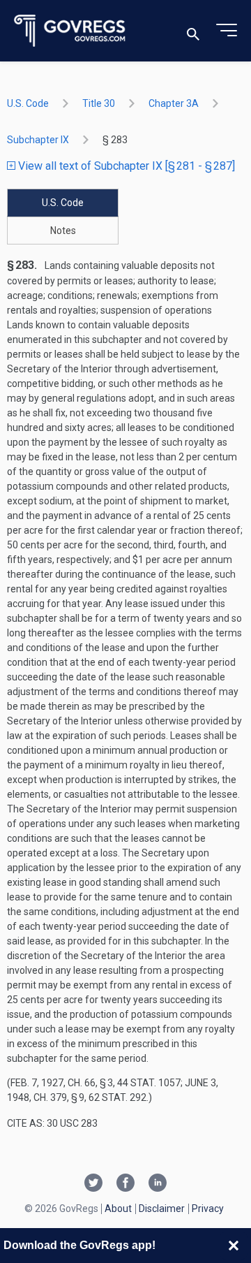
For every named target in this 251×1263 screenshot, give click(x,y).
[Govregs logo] (70, 31)
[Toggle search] (193, 31)
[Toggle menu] (226, 31)
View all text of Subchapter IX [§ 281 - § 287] (125, 166)
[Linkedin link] (158, 1184)
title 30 (98, 103)
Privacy (208, 1208)
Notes (63, 230)
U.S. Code (28, 103)
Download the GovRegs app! (79, 1245)
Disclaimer (162, 1208)
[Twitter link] (93, 1184)
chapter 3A (174, 103)
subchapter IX (38, 139)
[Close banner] (234, 1246)
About (118, 1208)
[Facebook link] (125, 1184)
